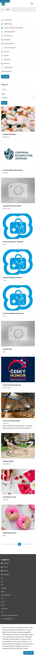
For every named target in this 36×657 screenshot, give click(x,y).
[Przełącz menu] (31, 3)
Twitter (5, 567)
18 (25, 544)
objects (8, 9)
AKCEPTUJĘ (28, 653)
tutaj (29, 641)
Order (3, 94)
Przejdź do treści (5, 1)
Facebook (6, 563)
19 (28, 544)
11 (5, 544)
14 (13, 544)
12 (8, 544)
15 (16, 544)
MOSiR (2, 605)
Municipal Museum (5, 595)
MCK (2, 581)
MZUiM (2, 602)
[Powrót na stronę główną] (2, 9)
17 (22, 544)
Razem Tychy (4, 608)
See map (5, 77)
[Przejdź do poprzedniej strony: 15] (2, 544)
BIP (2, 578)
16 (19, 544)
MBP (2, 585)
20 (31, 544)
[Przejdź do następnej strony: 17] (33, 544)
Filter (4, 103)
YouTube (5, 571)
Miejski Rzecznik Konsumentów (9, 615)
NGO (2, 612)
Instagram (6, 574)
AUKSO (2, 591)
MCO (2, 598)
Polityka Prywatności (7, 619)
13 (11, 544)
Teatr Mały (4, 588)
